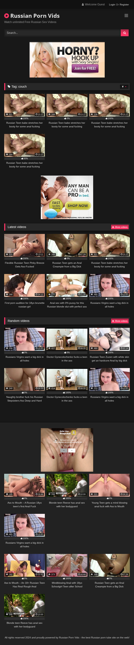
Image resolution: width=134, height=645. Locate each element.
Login (112, 4)
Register (124, 4)
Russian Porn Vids (34, 15)
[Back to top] (123, 634)
